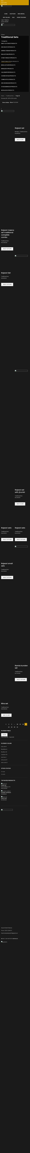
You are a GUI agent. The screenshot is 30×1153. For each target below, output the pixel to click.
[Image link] (7, 1070)
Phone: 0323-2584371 (6, 1134)
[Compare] (3, 227)
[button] (20, 241)
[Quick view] (3, 252)
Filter (4, 939)
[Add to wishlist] (3, 245)
